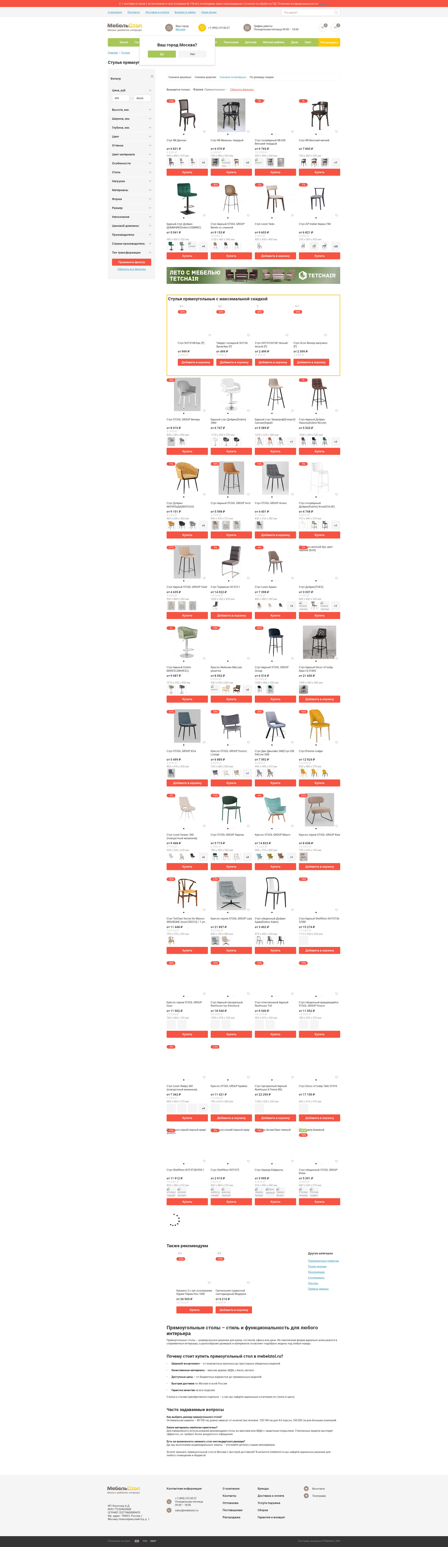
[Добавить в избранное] (204, 131)
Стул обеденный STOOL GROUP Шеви (318, 1255)
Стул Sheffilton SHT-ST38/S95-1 (185, 1169)
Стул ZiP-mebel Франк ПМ (315, 224)
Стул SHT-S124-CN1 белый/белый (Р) (271, 344)
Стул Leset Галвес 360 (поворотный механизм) (182, 836)
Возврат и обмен (185, 12)
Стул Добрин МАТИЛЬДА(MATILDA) (180, 504)
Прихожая (231, 42)
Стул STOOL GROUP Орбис (182, 1253)
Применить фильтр (131, 262)
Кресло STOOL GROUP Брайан (229, 1086)
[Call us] (202, 27)
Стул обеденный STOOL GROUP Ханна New (230, 1255)
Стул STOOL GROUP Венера (183, 419)
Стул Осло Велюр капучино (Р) (310, 344)
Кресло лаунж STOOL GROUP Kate (319, 834)
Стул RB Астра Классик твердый (231, 1421)
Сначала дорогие (205, 77)
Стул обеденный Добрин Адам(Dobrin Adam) (270, 920)
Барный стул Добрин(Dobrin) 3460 (228, 421)
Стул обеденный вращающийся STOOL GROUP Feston (318, 1004)
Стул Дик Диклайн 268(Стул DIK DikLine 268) (274, 752)
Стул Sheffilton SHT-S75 (225, 1169)
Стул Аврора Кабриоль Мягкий (318, 1421)
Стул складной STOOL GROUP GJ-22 (187, 1339)
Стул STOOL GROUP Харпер (227, 834)
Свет (308, 42)
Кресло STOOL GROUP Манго (272, 834)
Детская (250, 42)
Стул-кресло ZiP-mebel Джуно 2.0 (187, 1421)
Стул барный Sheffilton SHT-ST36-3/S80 (319, 920)
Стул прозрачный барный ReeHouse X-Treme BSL (271, 1087)
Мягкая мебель (273, 42)
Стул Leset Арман (265, 587)
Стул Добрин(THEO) (311, 587)
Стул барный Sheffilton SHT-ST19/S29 (272, 1422)
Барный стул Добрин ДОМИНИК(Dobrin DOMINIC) (184, 225)
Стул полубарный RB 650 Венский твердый (270, 142)
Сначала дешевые (180, 77)
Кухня (124, 42)
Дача (294, 42)
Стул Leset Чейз (265, 224)
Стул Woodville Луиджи (269, 1504)
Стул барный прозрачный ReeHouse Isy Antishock (227, 1004)
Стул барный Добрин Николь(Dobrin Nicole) (312, 421)
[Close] (152, 76)
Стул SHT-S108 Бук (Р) (191, 343)
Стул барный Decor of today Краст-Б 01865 (316, 669)
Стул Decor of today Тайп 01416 (318, 1086)
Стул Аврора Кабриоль (269, 1169)
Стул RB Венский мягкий (314, 140)
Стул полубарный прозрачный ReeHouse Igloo (230, 1506)
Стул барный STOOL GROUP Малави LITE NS (227, 1339)
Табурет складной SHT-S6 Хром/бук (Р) (232, 344)
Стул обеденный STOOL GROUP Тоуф (274, 1255)
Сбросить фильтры (242, 89)
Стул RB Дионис (177, 140)
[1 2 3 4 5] (231, 117)
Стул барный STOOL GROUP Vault (187, 587)
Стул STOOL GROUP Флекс (271, 503)
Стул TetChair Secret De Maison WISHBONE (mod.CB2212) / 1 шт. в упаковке (186, 920)
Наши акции (208, 12)
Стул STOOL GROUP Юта (181, 751)
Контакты (134, 12)
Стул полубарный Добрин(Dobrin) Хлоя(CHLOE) (317, 504)
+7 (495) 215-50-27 (219, 27)
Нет (192, 54)
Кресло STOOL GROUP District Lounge (229, 752)
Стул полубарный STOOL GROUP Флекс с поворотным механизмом (319, 1339)
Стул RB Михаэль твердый (227, 140)
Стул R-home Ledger (311, 751)
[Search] (336, 12)
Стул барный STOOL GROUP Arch (231, 503)
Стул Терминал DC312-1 (225, 587)
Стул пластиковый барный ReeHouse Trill (271, 1004)
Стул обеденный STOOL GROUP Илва (318, 1171)
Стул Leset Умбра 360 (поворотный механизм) (182, 1087)
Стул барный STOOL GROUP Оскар (272, 669)
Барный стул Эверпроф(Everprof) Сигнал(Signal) (275, 421)
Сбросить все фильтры (131, 269)
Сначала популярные (233, 77)
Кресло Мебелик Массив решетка (226, 669)
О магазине (115, 12)
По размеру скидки (262, 77)
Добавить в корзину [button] (275, 256)
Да (162, 54)
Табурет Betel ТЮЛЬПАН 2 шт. (185, 1504)
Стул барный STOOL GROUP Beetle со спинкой (227, 225)
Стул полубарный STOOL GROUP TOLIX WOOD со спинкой (319, 1506)
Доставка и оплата (157, 12)
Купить (187, 172)
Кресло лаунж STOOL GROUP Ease (184, 1004)
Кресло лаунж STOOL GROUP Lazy (231, 918)
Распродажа (329, 42)
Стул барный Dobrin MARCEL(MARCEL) (179, 669)
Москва (180, 29)
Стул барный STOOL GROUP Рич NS (274, 1339)
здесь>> (324, 3)
